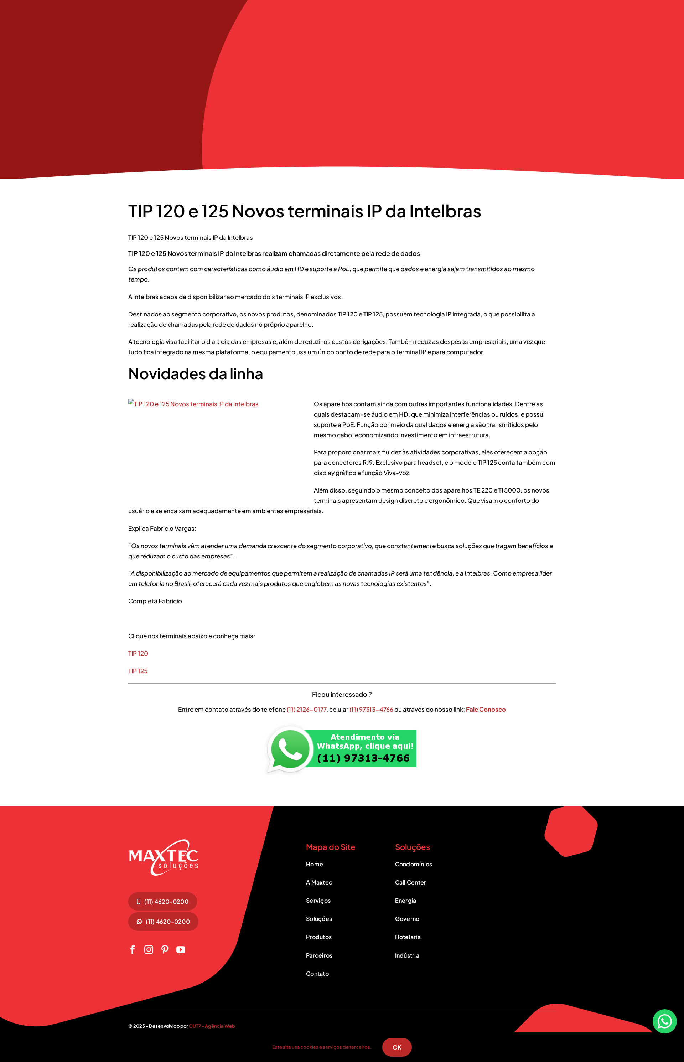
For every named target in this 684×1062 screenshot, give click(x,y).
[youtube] (180, 949)
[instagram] (148, 949)
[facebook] (132, 949)
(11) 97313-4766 (371, 709)
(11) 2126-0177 (306, 709)
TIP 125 (137, 671)
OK (397, 1047)
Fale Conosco (486, 709)
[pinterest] (164, 949)
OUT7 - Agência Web (212, 1026)
